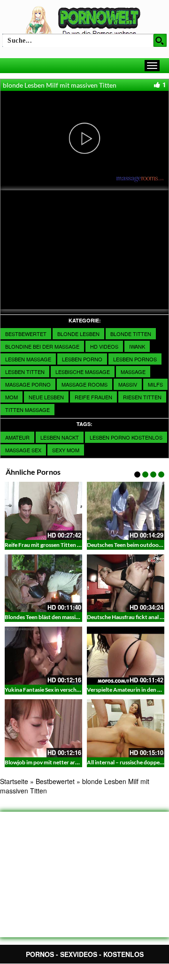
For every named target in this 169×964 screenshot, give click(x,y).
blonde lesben (78, 333)
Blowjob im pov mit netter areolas (46, 762)
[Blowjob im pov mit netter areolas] (43, 728)
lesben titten (25, 371)
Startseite (14, 781)
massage (133, 371)
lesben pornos (135, 359)
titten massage (27, 409)
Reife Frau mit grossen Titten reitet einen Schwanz (67, 544)
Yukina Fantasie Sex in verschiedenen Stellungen (64, 689)
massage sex (23, 450)
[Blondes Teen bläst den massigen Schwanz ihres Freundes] (43, 583)
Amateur (17, 437)
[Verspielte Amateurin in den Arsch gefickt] (125, 656)
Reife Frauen (93, 397)
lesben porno (82, 359)
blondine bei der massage (42, 346)
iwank (137, 346)
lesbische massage (82, 371)
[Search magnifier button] (160, 40)
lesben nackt (59, 437)
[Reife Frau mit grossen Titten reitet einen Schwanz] (43, 511)
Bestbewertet (25, 333)
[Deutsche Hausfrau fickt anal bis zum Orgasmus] (125, 583)
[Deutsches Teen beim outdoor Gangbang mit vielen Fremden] (125, 511)
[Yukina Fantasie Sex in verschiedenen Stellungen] (43, 656)
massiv (127, 384)
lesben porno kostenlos (126, 437)
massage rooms (84, 384)
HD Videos (104, 346)
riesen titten (142, 397)
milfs (155, 384)
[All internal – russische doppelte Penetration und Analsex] (125, 728)
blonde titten (130, 333)
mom (11, 397)
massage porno (28, 384)
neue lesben (46, 397)
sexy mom (65, 450)
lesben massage (28, 359)
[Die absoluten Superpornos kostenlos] (84, 22)
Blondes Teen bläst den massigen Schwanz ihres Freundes (75, 616)
